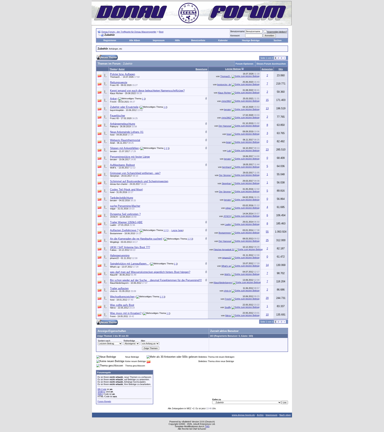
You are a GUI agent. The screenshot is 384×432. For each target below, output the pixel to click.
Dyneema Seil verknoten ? (125, 214)
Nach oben (285, 415)
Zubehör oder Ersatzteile (124, 107)
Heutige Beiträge (251, 40)
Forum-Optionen (244, 64)
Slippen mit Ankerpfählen (124, 148)
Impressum (159, 40)
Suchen (278, 40)
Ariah (112, 143)
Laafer (113, 225)
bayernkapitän (117, 110)
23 (267, 149)
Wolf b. (113, 167)
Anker (113, 98)
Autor (122, 69)
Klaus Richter (116, 93)
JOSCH (114, 217)
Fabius (113, 250)
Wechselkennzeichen (122, 296)
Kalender (223, 40)
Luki (229, 150)
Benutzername (237, 31)
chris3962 (226, 101)
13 (267, 108)
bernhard (226, 167)
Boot (161, 32)
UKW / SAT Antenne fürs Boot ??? (130, 247)
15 (267, 100)
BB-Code (102, 389)
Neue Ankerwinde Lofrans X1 (126, 131)
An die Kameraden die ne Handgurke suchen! (136, 238)
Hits (281, 69)
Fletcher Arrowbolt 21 (224, 249)
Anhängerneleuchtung (122, 123)
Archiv (260, 415)
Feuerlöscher (117, 115)
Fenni (112, 316)
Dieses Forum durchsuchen (271, 64)
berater (227, 109)
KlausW (113, 275)
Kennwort (235, 35)
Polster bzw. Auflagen (122, 74)
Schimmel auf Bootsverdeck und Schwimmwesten (139, 181)
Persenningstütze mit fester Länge (130, 156)
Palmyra (114, 126)
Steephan (114, 176)
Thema (113, 69)
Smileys (101, 391)
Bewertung (201, 69)
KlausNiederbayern (119, 283)
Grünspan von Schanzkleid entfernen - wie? (135, 173)
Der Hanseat (225, 126)
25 (267, 240)
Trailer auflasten (119, 288)
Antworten (267, 69)
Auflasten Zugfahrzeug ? (124, 230)
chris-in (113, 291)
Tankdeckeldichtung (121, 197)
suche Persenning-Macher (125, 205)
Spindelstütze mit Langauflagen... (129, 263)
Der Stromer (225, 175)
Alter (143, 340)
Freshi (113, 102)
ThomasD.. (115, 77)
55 (267, 231)
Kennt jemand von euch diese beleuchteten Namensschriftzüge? (147, 90)
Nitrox (113, 308)
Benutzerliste (198, 40)
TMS (207, 426)
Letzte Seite (177, 230)
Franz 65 (114, 85)
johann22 (114, 258)
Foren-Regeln (104, 401)
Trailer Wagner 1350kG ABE (126, 222)
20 (267, 298)
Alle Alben (134, 40)
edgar (113, 208)
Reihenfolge (129, 340)
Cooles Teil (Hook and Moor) (126, 189)
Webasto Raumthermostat (125, 140)
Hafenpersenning (119, 255)
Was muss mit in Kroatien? (125, 313)
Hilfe (177, 40)
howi (112, 134)
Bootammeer (116, 233)
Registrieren (109, 40)
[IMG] (100, 394)
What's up (115, 267)
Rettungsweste (118, 82)
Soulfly (228, 307)
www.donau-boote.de (243, 415)
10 (267, 314)
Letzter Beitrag (233, 69)
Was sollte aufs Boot (122, 305)
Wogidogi (114, 242)
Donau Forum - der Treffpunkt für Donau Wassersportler (128, 32)
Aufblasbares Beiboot (122, 164)
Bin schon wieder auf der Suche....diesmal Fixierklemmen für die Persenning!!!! (156, 280)
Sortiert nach (104, 340)
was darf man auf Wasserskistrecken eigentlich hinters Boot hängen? (150, 272)
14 (267, 265)
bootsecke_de (224, 84)
